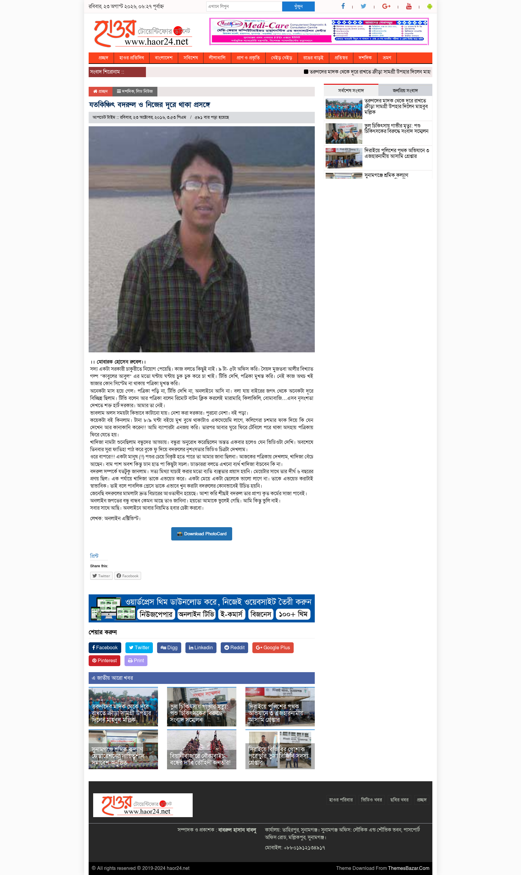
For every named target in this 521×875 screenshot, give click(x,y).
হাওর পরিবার (341, 800)
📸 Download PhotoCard (201, 534)
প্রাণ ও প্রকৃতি (248, 58)
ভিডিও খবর (371, 800)
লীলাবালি (217, 58)
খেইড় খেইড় (281, 58)
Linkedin (203, 647)
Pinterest (106, 660)
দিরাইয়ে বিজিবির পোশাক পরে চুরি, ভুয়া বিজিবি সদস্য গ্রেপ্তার (278, 756)
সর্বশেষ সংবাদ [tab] (351, 90)
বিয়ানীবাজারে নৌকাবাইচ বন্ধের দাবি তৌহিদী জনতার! (200, 759)
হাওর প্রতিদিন (131, 58)
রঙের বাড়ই (313, 58)
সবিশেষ (191, 58)
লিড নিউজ (144, 91)
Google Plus (276, 647)
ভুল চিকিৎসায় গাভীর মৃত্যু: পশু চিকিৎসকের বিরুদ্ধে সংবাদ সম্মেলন (199, 713)
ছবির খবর (399, 800)
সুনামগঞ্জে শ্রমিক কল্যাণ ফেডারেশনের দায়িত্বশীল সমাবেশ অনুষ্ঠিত (118, 756)
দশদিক (365, 58)
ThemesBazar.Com (408, 868)
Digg (172, 647)
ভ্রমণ (387, 58)
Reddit (237, 647)
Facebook (106, 647)
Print (138, 660)
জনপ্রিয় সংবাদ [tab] (405, 90)
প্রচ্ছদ (103, 58)
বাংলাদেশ (163, 58)
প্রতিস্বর (341, 58)
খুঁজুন (298, 6)
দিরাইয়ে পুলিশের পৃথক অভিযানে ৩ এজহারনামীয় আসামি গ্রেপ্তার (275, 713)
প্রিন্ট (94, 556)
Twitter (141, 647)
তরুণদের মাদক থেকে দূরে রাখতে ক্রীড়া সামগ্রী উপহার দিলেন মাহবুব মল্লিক (361, 71)
